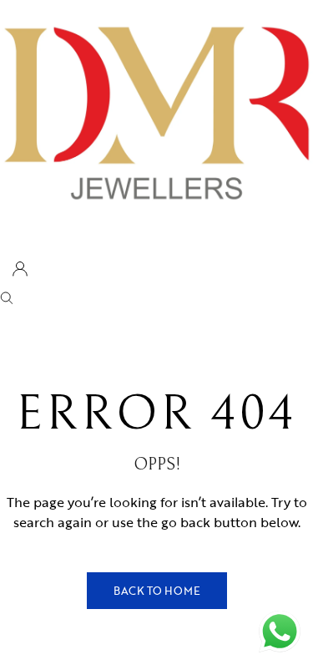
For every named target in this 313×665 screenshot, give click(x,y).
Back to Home (157, 590)
